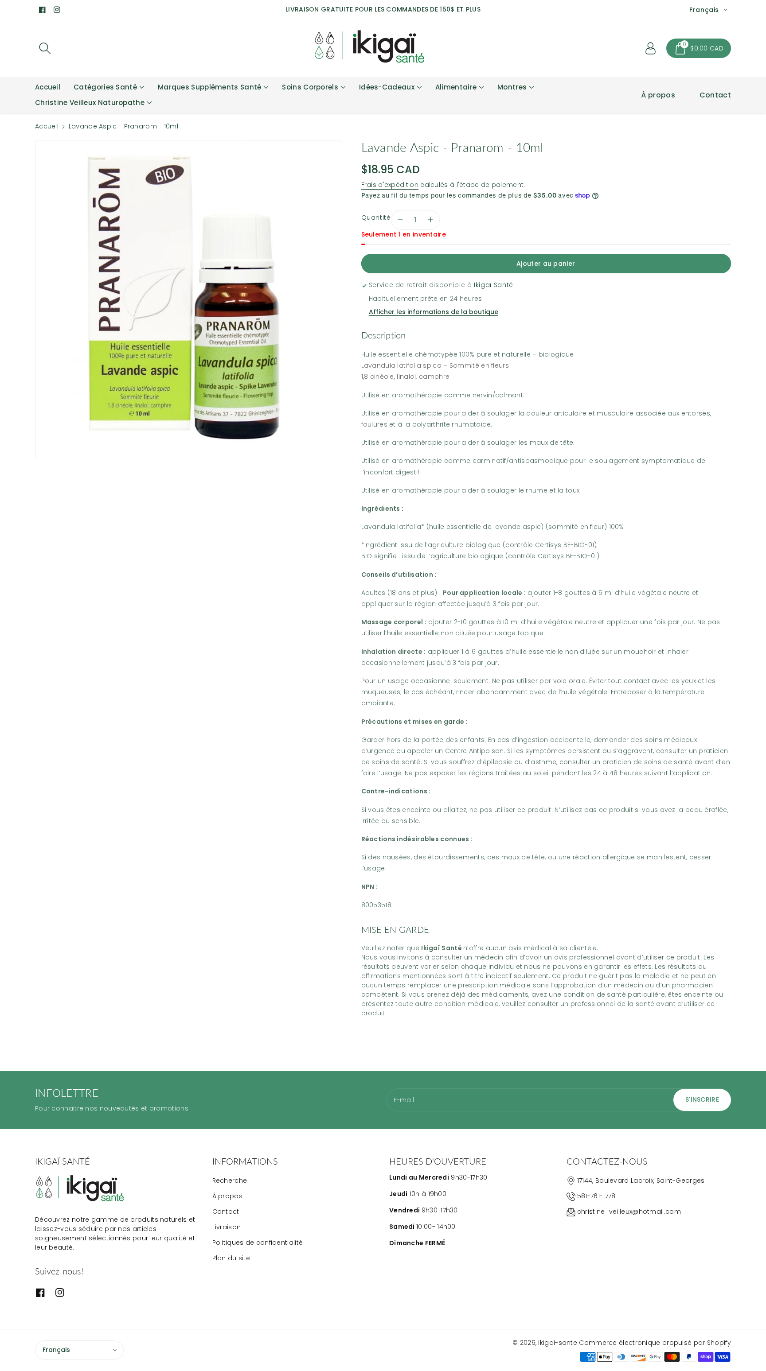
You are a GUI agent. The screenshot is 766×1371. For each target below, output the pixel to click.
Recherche (229, 1180)
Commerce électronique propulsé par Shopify (655, 1342)
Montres (512, 87)
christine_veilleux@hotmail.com (629, 1211)
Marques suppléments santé (210, 87)
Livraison (226, 1227)
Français (56, 1349)
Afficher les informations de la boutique (433, 311)
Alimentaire (456, 87)
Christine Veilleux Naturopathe (90, 102)
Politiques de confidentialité (257, 1242)
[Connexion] (650, 48)
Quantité (376, 217)
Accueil (47, 126)
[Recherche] (45, 48)
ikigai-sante (557, 1342)
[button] (699, 48)
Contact (715, 95)
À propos (658, 95)
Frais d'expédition (389, 184)
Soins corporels (310, 87)
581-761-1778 (596, 1196)
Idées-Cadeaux (386, 87)
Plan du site (231, 1258)
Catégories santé (105, 87)
